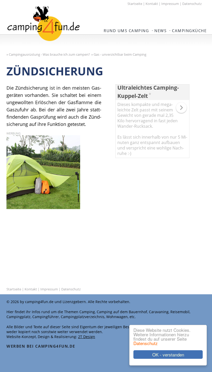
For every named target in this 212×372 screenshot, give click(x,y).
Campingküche (189, 30)
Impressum (170, 3)
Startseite (134, 3)
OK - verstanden (168, 354)
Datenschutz (145, 343)
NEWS (160, 30)
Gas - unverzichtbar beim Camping (120, 54)
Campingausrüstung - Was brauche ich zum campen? (49, 54)
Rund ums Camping (126, 30)
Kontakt (152, 3)
